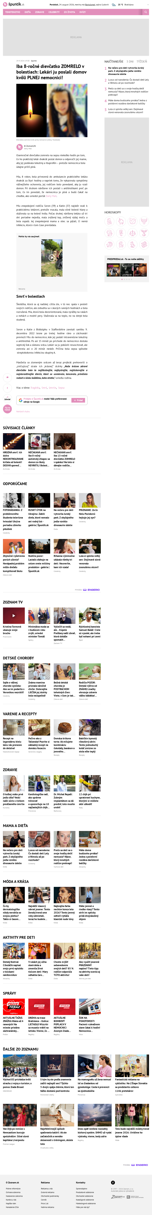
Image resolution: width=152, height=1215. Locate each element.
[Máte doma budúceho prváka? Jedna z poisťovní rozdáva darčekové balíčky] (90, 839)
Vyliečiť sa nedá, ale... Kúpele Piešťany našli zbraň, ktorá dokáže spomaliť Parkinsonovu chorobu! (64, 633)
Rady (81, 807)
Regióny (31, 1034)
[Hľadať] (145, 12)
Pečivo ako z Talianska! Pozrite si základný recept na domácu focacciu (39, 743)
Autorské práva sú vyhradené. (122, 1191)
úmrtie (52, 387)
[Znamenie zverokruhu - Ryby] (144, 245)
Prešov (5, 1034)
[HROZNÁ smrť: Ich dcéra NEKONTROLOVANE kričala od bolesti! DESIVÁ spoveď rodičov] (14, 441)
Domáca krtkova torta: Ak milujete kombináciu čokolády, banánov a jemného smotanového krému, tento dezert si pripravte (64, 745)
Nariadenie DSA (12, 1207)
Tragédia (35, 387)
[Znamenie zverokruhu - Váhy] (132, 233)
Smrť (44, 387)
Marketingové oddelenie (86, 1203)
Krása (5, 923)
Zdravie (39, 12)
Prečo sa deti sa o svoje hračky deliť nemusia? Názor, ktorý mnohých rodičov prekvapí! (63, 857)
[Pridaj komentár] (7, 377)
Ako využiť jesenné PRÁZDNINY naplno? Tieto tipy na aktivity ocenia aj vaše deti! (89, 968)
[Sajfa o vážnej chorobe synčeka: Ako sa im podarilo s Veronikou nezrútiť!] (14, 671)
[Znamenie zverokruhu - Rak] (144, 221)
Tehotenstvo (12, 12)
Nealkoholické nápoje (11, 752)
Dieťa (28, 12)
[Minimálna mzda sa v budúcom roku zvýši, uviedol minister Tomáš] (39, 616)
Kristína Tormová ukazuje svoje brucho (12, 630)
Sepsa (61, 387)
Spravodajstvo (81, 1188)
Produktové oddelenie (85, 1192)
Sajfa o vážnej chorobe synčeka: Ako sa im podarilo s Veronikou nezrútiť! (13, 687)
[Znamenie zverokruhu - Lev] (109, 233)
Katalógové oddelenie (85, 1200)
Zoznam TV (58, 643)
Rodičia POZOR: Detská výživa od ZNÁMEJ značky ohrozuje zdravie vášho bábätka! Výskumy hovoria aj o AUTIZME (89, 689)
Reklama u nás (47, 1188)
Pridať (80, 400)
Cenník (43, 1200)
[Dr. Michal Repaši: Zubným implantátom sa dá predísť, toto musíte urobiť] (65, 783)
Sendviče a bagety (35, 752)
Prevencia (32, 811)
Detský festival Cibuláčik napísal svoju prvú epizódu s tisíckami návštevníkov (13, 968)
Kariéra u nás (11, 1200)
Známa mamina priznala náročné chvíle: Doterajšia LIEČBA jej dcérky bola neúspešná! (37, 689)
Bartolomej (90, 4)
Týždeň (142, 61)
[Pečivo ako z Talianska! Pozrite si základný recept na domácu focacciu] (39, 727)
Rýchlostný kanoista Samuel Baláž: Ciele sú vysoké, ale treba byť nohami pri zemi (89, 631)
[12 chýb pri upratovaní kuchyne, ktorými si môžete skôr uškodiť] (90, 783)
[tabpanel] (126, 90)
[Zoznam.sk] (119, 1197)
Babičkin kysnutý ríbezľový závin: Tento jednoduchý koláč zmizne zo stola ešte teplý (88, 745)
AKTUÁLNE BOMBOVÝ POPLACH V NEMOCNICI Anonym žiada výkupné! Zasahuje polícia (64, 1024)
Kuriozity (6, 807)
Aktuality (82, 867)
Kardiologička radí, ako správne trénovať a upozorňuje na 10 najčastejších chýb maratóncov (38, 801)
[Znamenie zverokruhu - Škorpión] (144, 233)
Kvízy (83, 12)
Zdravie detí (58, 699)
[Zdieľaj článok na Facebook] (7, 388)
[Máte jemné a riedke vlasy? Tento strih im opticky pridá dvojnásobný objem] (90, 895)
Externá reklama (47, 1192)
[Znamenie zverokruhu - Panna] (121, 233)
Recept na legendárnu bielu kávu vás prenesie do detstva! (12, 743)
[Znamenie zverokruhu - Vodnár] (132, 245)
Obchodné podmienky (50, 1196)
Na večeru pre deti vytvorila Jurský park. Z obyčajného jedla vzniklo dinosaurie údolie (13, 857)
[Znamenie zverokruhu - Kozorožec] (121, 245)
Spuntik (34, 61)
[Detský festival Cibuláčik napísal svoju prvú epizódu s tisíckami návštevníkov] (14, 951)
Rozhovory (57, 811)
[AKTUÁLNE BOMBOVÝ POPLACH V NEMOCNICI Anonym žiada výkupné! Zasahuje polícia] (65, 1007)
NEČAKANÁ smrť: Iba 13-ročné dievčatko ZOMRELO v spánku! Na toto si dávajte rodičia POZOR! (64, 459)
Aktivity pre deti (85, 978)
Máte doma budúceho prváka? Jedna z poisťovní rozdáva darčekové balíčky (89, 857)
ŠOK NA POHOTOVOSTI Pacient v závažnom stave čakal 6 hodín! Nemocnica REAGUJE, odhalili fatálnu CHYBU (89, 1024)
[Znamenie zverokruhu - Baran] (109, 221)
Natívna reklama (47, 1207)
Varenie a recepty (20, 713)
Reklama (45, 1182)
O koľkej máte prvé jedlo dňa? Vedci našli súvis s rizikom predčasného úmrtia (13, 799)
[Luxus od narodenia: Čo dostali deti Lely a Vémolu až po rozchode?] (39, 839)
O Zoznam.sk (12, 1182)
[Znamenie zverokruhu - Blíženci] (132, 221)
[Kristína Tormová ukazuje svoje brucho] (14, 616)
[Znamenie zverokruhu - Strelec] (109, 245)
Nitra (81, 1034)
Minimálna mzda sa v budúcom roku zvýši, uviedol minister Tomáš (38, 631)
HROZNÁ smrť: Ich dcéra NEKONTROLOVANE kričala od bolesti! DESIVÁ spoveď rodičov (13, 459)
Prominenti (7, 637)
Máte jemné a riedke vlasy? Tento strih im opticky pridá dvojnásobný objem (89, 912)
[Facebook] (113, 1182)
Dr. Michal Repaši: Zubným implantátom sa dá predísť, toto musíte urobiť (64, 801)
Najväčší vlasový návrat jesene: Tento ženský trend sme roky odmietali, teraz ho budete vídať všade (39, 912)
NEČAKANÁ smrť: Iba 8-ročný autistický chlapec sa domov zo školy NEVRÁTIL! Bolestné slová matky (39, 459)
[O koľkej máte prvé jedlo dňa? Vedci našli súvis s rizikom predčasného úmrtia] (14, 783)
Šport (81, 640)
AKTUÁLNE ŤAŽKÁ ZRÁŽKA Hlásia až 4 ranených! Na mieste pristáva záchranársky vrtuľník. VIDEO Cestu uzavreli (13, 1024)
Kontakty (80, 1182)
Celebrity (54, 12)
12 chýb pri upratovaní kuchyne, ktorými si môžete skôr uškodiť (89, 799)
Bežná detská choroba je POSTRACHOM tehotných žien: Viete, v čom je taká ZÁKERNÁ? (64, 689)
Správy (30, 640)
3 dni (130, 61)
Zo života (69, 12)
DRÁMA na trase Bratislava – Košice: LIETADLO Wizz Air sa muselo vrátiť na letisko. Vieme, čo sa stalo (39, 1024)
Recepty (57, 755)
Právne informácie (13, 1188)
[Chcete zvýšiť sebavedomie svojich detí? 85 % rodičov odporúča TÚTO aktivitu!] (65, 951)
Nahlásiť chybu (23, 411)
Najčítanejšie (114, 61)
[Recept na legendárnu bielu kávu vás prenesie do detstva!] (14, 727)
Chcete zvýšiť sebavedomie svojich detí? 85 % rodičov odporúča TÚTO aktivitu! (63, 968)
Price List (44, 1203)
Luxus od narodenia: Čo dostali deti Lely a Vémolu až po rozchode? (39, 855)
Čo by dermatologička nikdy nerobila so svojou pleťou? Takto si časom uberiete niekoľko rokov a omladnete (13, 912)
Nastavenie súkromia (14, 1196)
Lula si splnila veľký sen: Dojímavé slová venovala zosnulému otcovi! (125, 111)
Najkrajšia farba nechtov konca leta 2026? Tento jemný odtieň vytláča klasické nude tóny (64, 912)
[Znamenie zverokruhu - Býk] (121, 221)
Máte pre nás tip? (83, 1207)
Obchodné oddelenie (84, 1196)
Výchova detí (58, 867)
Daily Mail (51, 196)
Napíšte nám (11, 1203)
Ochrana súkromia (13, 1192)
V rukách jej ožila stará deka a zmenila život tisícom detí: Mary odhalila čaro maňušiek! (38, 968)
